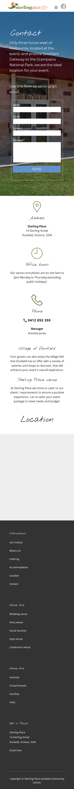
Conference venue (19, 647)
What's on (15, 550)
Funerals (14, 677)
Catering (14, 559)
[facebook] (63, 6)
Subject (17, 128)
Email (16, 116)
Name (16, 104)
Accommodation (18, 567)
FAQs (12, 702)
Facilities (14, 694)
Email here (15, 750)
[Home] (28, 6)
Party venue (16, 622)
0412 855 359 (39, 320)
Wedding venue (18, 614)
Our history (16, 542)
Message (18, 140)
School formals (18, 685)
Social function (18, 630)
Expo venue (16, 639)
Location (14, 575)
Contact (13, 584)
